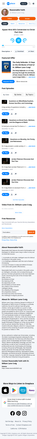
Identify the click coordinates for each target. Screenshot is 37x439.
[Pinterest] (18, 413)
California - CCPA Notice (18, 429)
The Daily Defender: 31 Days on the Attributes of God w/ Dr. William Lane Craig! (24, 64)
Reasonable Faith (17, 10)
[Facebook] (12, 413)
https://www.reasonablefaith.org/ (12, 368)
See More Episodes (18, 200)
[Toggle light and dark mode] (33, 3)
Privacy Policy (27, 421)
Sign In (24, 3)
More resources (21, 81)
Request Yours (8, 81)
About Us (18, 421)
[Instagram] (24, 413)
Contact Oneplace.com (23, 425)
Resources (22, 23)
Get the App (9, 421)
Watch (12, 23)
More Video (18, 212)
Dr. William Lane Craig (17, 13)
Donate (27, 18)
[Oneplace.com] (11, 3)
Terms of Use (10, 425)
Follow (10, 18)
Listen (5, 23)
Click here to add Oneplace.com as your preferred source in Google (19, 405)
